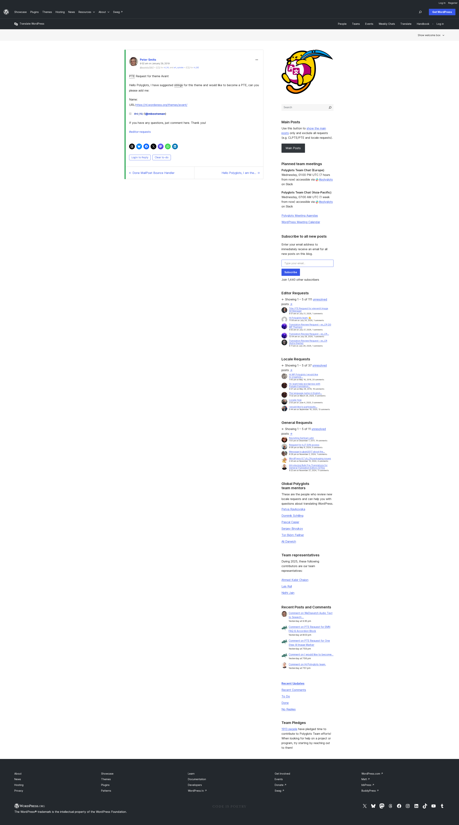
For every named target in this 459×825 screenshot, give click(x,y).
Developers (195, 784)
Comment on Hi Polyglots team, (307, 664)
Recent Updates (292, 683)
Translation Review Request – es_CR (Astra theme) (308, 342)
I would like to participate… (303, 406)
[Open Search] (420, 12)
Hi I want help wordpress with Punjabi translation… (304, 385)
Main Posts (293, 148)
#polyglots (326, 179)
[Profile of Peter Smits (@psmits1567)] (133, 62)
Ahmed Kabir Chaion (294, 580)
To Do (285, 696)
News (17, 779)
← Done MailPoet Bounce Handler (151, 173)
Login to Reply (139, 157)
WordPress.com (372, 773)
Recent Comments (293, 690)
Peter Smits (148, 59)
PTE (132, 76)
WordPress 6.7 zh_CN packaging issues (310, 458)
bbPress (367, 784)
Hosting (18, 784)
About (18, 773)
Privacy (18, 790)
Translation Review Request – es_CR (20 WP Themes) (310, 325)
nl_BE (196, 67)
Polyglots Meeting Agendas (299, 215)
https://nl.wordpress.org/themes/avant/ (161, 105)
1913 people (289, 729)
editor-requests (140, 132)
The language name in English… (305, 393)
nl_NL (166, 67)
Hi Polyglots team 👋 (300, 317)
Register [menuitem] (453, 2)
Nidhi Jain (287, 593)
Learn (191, 773)
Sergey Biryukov (292, 528)
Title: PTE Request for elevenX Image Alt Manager (308, 309)
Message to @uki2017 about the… (307, 451)
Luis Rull (286, 586)
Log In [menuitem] (442, 2)
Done (285, 703)
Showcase (107, 773)
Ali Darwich (288, 541)
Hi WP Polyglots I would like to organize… (303, 375)
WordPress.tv (197, 790)
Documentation (197, 779)
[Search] (330, 107)
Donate (281, 784)
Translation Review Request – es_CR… (309, 334)
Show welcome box (429, 35)
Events (279, 779)
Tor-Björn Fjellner (292, 535)
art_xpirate (179, 67)
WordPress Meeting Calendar (300, 222)
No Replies (288, 709)
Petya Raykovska (293, 509)
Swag (279, 790)
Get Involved (282, 773)
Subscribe (290, 272)
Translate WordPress (32, 23)
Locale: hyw (295, 400)
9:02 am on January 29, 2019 (155, 63)
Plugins (105, 784)
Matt (365, 779)
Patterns (106, 790)
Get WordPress (442, 11)
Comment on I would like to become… (311, 654)
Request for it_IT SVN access (304, 444)
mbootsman (155, 114)
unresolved (320, 299)
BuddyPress (370, 790)
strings (178, 85)
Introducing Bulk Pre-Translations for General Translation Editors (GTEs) (308, 466)
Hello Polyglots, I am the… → (241, 173)
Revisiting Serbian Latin (301, 438)
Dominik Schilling (292, 515)
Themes (106, 779)
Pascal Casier (290, 522)
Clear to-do (162, 157)
